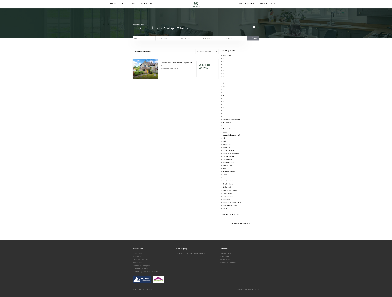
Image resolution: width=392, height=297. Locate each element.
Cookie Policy (137, 253)
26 (223, 98)
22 (223, 86)
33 (223, 80)
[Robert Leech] (196, 4)
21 (223, 71)
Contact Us (263, 4)
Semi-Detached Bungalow (232, 202)
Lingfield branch (225, 253)
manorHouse (227, 193)
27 (223, 74)
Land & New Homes (246, 4)
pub (224, 138)
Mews (225, 175)
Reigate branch (225, 260)
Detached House (229, 150)
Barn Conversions (229, 172)
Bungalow (226, 147)
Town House (227, 159)
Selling (123, 4)
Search (113, 4)
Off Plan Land (227, 166)
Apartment (227, 144)
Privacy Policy (137, 256)
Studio (225, 208)
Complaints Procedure (140, 269)
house (225, 126)
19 (223, 89)
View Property (145, 75)
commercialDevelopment (232, 120)
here (203, 253)
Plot (224, 169)
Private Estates (145, 4)
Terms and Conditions (140, 260)
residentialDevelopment (231, 135)
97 (223, 101)
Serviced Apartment (230, 205)
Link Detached (228, 181)
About (273, 4)
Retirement (227, 187)
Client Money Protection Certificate (145, 272)
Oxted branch (224, 256)
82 (223, 77)
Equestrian (226, 178)
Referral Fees (137, 263)
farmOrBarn (227, 55)
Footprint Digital (253, 289)
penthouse (226, 199)
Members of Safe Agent (141, 266)
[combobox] (144, 38)
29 (223, 83)
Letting (132, 4)
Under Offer (227, 123)
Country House (228, 184)
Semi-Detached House (231, 153)
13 (223, 68)
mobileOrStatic (228, 196)
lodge (225, 132)
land (224, 141)
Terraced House (228, 156)
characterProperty (229, 129)
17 (223, 114)
